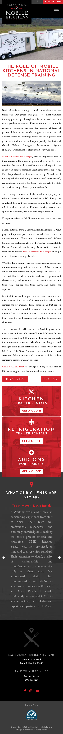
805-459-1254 (31, 680)
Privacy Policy (31, 705)
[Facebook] (25, 691)
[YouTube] (37, 691)
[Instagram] (30, 691)
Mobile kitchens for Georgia (17, 157)
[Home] (17, 12)
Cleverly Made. (41, 730)
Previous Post (15, 379)
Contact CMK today (13, 367)
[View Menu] (56, 10)
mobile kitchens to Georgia (37, 252)
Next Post (51, 379)
